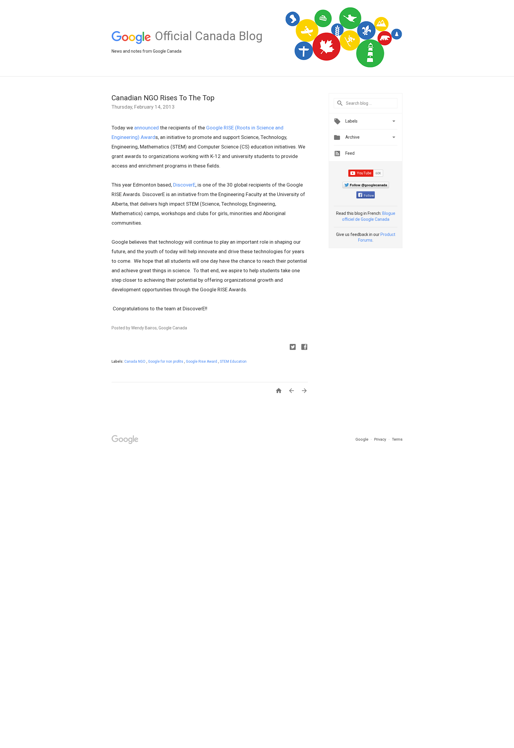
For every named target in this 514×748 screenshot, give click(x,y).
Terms (397, 439)
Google (362, 439)
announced (146, 128)
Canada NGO (135, 361)
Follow (369, 196)
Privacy (380, 439)
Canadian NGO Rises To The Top (163, 98)
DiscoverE (184, 185)
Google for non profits (166, 361)
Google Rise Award (202, 361)
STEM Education (233, 361)
